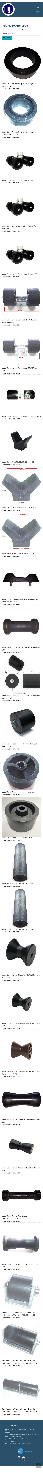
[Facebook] (20, 1457)
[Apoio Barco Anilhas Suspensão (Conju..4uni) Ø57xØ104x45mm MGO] (21, 111)
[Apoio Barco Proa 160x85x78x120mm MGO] (21, 532)
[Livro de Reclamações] (25, 1451)
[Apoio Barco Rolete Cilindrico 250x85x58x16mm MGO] (21, 1147)
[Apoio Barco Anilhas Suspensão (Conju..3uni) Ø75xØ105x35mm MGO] (21, 63)
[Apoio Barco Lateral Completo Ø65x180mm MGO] (21, 395)
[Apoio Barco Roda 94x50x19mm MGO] (21, 817)
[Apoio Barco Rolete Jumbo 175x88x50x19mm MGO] (21, 1243)
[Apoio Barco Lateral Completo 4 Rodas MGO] (21, 159)
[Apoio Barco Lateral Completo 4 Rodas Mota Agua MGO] (21, 205)
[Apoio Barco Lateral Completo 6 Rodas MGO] (21, 253)
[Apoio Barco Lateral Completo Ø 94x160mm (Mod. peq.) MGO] (21, 299)
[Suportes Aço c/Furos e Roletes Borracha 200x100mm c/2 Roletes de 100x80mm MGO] (21, 1340)
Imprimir (8, 38)
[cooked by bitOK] (21, 1459)
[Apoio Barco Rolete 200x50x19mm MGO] (21, 862)
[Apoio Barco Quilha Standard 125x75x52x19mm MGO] (21, 626)
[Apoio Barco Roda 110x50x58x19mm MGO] (21, 771)
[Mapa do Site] (23, 1457)
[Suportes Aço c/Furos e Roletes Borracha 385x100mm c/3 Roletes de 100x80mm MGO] (21, 1388)
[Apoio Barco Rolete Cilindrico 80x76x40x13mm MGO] (21, 1002)
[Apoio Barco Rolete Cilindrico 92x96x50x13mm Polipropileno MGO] (21, 1050)
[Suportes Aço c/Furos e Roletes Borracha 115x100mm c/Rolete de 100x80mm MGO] (21, 1291)
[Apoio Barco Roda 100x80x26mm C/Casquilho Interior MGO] (21, 723)
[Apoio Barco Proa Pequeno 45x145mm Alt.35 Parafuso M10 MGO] (21, 578)
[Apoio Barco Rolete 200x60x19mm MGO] (21, 908)
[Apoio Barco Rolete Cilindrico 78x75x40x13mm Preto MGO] (21, 954)
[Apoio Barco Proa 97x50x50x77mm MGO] (21, 441)
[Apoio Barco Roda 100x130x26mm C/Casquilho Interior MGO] (21, 675)
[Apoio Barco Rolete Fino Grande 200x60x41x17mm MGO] (21, 1195)
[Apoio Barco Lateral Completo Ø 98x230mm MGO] (21, 347)
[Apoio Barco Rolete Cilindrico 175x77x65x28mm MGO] (21, 1099)
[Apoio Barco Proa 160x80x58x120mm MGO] (21, 487)
